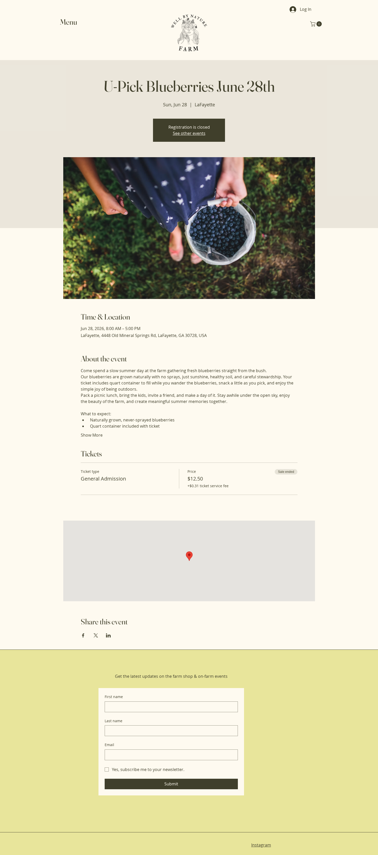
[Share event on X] (95, 635)
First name (114, 696)
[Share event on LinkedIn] (108, 635)
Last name (113, 720)
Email (109, 744)
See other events (189, 133)
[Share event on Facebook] (83, 635)
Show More (92, 435)
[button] (72, 22)
